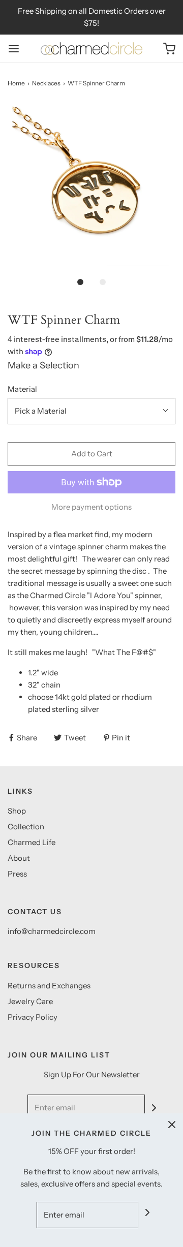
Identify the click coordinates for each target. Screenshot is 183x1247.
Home (16, 83)
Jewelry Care (30, 1001)
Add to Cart (91, 453)
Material (22, 389)
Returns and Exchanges (49, 985)
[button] (91, 187)
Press (17, 874)
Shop (17, 811)
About (19, 858)
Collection (26, 826)
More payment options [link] (91, 507)
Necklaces (46, 83)
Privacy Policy (32, 1017)
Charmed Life (31, 842)
